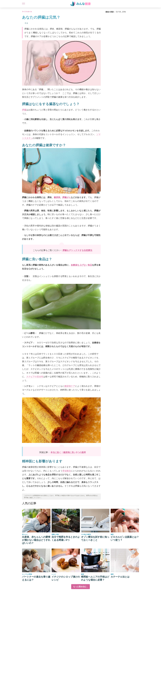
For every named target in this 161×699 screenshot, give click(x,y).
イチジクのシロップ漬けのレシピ (66, 578)
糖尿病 (57, 197)
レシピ (54, 574)
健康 (112, 534)
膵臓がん (66, 197)
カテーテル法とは (120, 576)
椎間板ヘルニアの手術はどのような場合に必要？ (95, 578)
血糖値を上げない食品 (81, 265)
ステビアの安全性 (34, 376)
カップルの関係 (27, 574)
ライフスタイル (27, 11)
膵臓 (24, 109)
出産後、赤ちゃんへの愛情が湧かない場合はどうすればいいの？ (36, 539)
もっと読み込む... (80, 587)
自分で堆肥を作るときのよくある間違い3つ (66, 538)
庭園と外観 (55, 534)
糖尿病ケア (69, 386)
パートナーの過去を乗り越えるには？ (36, 578)
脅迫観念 (66, 471)
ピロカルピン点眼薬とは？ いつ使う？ (125, 538)
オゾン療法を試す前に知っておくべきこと (95, 538)
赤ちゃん (25, 534)
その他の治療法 (86, 534)
